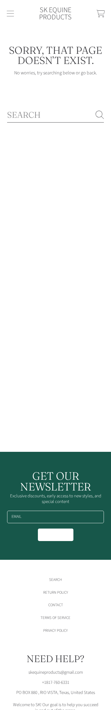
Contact (55, 605)
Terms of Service (55, 617)
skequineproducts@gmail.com (55, 672)
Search (55, 579)
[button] (10, 13)
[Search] (100, 114)
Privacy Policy (55, 630)
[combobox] (55, 115)
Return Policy (55, 592)
